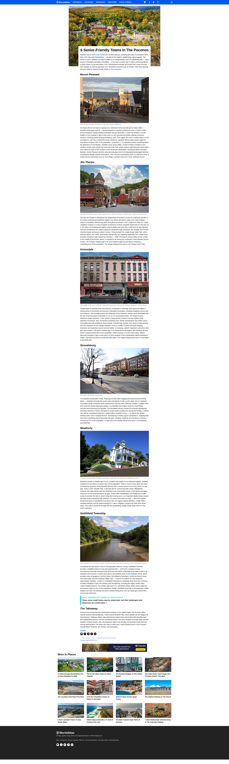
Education (112, 2)
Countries (89, 2)
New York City (85, 57)
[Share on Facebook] (85, 634)
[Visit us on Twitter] (65, 744)
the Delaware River (135, 574)
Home (58, 740)
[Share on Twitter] (88, 634)
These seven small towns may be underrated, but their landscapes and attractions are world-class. (112, 601)
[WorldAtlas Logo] (63, 2)
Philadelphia (99, 57)
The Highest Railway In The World (158, 697)
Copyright (75, 740)
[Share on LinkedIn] (95, 634)
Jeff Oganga (83, 640)
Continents (77, 2)
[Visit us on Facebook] (61, 744)
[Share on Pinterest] (91, 634)
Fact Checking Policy (91, 740)
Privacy (70, 740)
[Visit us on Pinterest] (68, 744)
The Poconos (116, 69)
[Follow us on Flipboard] (57, 744)
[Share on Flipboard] (81, 634)
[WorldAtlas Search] (172, 2)
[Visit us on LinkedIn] (72, 744)
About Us (81, 740)
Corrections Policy (103, 740)
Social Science (125, 2)
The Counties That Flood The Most (71, 697)
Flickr (117, 124)
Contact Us (64, 740)
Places (95, 640)
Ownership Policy (114, 740)
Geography (100, 2)
